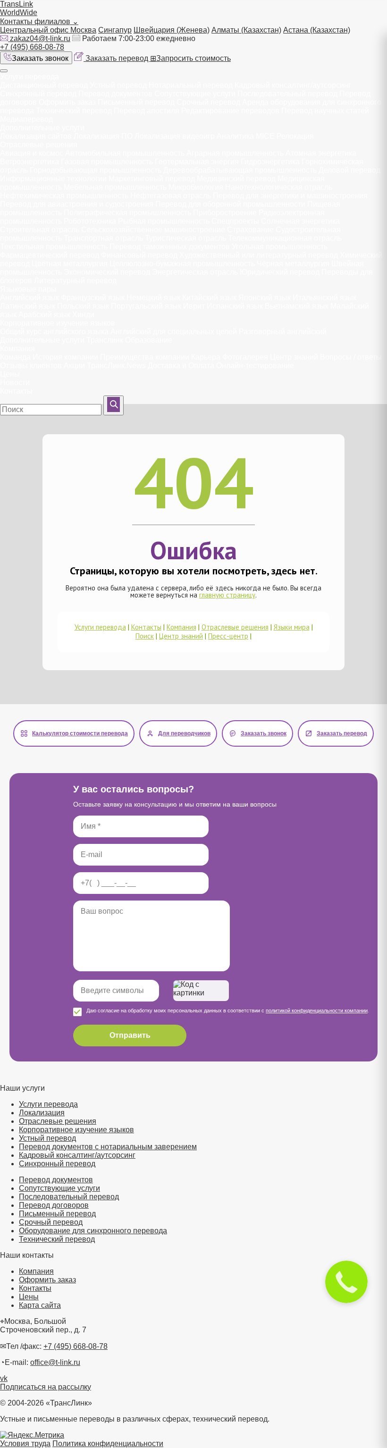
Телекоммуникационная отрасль (285, 238)
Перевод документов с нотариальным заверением (108, 1147)
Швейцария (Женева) (172, 30)
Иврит (194, 306)
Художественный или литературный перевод (258, 255)
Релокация (295, 136)
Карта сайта (40, 1305)
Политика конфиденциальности (107, 1444)
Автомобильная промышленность (125, 153)
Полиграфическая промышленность (127, 213)
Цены (10, 374)
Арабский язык (44, 315)
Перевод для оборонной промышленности (230, 204)
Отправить (130, 1035)
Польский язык (83, 306)
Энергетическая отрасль (195, 272)
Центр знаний (294, 357)
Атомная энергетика (321, 153)
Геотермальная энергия (197, 162)
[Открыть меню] (4, 70)
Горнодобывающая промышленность (95, 170)
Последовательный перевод (287, 94)
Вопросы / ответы (351, 357)
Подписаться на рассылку (45, 1387)
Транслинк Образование (129, 340)
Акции (74, 366)
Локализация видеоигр (175, 136)
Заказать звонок (40, 58)
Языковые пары (28, 289)
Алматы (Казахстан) (246, 30)
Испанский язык (235, 306)
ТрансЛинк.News (116, 366)
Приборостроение (225, 213)
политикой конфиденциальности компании (317, 1010)
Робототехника (90, 221)
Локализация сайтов (36, 136)
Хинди (83, 315)
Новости (15, 383)
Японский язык (264, 298)
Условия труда (25, 1444)
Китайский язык (209, 298)
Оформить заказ (67, 102)
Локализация (42, 1113)
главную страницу (227, 594)
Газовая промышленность (107, 162)
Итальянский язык (324, 298)
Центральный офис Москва (48, 30)
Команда (15, 357)
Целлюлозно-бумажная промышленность (182, 264)
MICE (265, 136)
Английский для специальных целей (173, 332)
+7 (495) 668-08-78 (32, 47)
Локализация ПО (103, 136)
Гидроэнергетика (270, 162)
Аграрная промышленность (235, 153)
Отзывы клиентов (31, 366)
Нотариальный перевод (191, 85)
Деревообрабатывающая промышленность (240, 170)
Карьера (205, 357)
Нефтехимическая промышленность (64, 196)
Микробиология (195, 187)
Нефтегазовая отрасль (170, 196)
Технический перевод (75, 111)
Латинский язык (27, 306)
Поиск (144, 635)
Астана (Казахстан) (316, 30)
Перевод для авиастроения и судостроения (76, 204)
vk (4, 1378)
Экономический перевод (107, 272)
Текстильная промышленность (54, 247)
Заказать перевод (117, 58)
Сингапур (115, 30)
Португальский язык (146, 306)
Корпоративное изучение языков (57, 323)
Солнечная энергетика (300, 221)
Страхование (250, 230)
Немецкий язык (153, 298)
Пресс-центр (228, 635)
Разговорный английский (283, 332)
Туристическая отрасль (185, 238)
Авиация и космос (31, 153)
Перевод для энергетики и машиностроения (290, 196)
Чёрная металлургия (293, 264)
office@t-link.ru (55, 1362)
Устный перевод (118, 85)
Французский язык (93, 298)
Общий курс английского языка (54, 332)
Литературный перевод (75, 281)
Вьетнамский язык (296, 306)
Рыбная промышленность (164, 221)
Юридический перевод (280, 272)
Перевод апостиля (146, 111)
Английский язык (29, 298)
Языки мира (292, 627)
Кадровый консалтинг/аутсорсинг (293, 85)
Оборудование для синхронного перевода (93, 1231)
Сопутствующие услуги (195, 94)
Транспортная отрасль (103, 238)
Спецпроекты (235, 221)
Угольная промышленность (280, 247)
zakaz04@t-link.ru (40, 38)
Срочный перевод (208, 102)
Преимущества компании (144, 357)
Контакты (16, 391)
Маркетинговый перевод (152, 179)
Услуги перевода (29, 77)
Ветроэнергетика (29, 162)
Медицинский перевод (236, 179)
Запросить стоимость (190, 58)
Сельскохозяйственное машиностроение (153, 230)
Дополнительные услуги (42, 128)
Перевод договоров (54, 1205)
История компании (65, 357)
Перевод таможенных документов (169, 247)
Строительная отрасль (39, 230)
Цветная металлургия (70, 264)
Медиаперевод (26, 119)
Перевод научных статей (325, 111)
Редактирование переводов (230, 111)
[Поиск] (113, 405)
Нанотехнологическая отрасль (278, 187)
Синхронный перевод (38, 94)
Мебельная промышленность (115, 187)
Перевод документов (115, 94)
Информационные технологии (53, 179)
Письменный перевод (136, 102)
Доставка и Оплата (181, 366)
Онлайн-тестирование (255, 366)
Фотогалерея (245, 357)
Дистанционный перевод (44, 85)
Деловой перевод (349, 170)
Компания (17, 349)
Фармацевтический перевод (49, 255)
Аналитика (235, 136)
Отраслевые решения (38, 145)
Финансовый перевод (139, 255)
